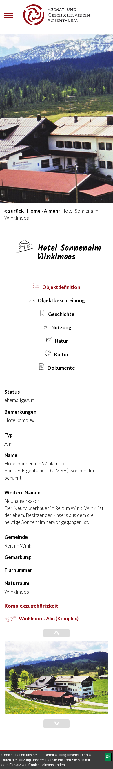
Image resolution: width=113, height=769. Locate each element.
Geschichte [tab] (60, 314)
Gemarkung (17, 557)
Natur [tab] (61, 341)
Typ (8, 435)
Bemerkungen (20, 412)
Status (12, 392)
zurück (15, 211)
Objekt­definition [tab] (60, 287)
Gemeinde (16, 537)
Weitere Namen (22, 492)
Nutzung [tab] (60, 327)
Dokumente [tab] (61, 368)
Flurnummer (18, 570)
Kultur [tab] (61, 354)
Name (10, 455)
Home (34, 211)
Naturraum (16, 583)
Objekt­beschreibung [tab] (61, 300)
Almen (51, 211)
